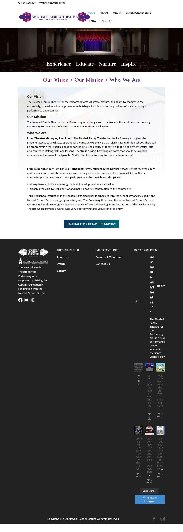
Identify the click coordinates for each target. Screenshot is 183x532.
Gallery (61, 270)
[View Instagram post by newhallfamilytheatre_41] (141, 370)
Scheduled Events (138, 12)
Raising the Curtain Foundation (91, 223)
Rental (92, 21)
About (104, 12)
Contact (108, 21)
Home (91, 12)
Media (117, 12)
